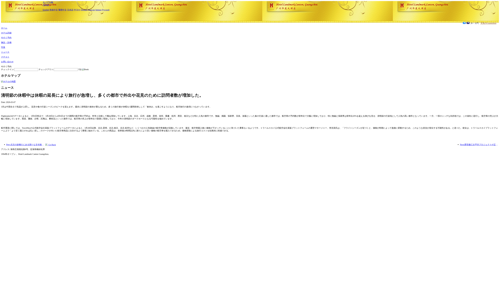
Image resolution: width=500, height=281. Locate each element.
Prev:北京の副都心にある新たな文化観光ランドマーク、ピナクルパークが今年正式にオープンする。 (25, 144)
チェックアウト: (46, 69)
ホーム (4, 28)
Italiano (98, 10)
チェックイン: (7, 69)
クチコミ (5, 57)
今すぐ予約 (6, 38)
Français (91, 10)
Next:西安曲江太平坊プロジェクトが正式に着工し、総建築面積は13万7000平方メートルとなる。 (479, 144)
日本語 (46, 5)
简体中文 (53, 10)
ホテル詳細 (6, 33)
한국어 (77, 10)
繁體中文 (62, 10)
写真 (3, 47)
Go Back (51, 145)
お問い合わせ (7, 62)
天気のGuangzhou (488, 23)
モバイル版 (48, 2)
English (46, 10)
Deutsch (84, 10)
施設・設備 (6, 42)
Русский (106, 10)
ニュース (5, 52)
